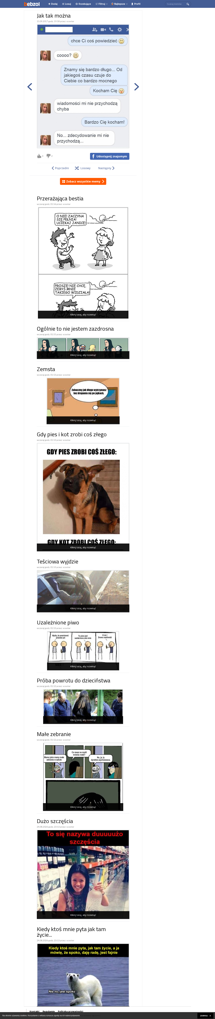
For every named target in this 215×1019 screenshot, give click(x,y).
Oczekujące (85, 4)
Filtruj (102, 4)
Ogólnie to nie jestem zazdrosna (75, 329)
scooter (70, 21)
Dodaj (54, 4)
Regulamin (49, 1011)
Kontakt (35, 1011)
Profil (137, 4)
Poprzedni (62, 168)
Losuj (68, 4)
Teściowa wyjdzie (57, 562)
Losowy (85, 168)
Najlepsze (119, 4)
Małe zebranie (54, 734)
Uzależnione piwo (58, 623)
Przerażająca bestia (60, 199)
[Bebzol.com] (32, 4)
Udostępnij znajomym (111, 156)
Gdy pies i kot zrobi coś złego (72, 434)
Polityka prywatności (70, 1011)
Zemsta (46, 369)
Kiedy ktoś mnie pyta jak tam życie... (71, 932)
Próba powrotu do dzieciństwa (73, 681)
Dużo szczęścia (55, 821)
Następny (104, 168)
